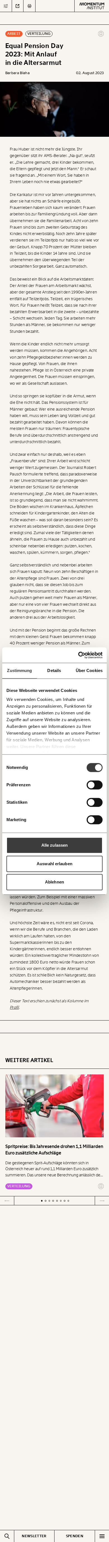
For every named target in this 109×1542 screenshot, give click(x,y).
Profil (14, 1007)
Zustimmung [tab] (19, 670)
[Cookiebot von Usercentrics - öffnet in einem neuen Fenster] (78, 655)
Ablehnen (54, 882)
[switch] (95, 784)
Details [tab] (54, 670)
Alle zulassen (54, 845)
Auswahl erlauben (54, 863)
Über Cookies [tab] (89, 670)
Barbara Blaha (17, 72)
